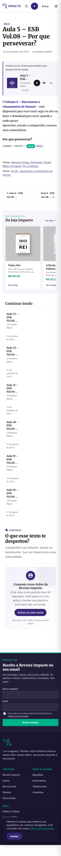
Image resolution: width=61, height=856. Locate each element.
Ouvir (31, 146)
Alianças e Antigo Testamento (27, 162)
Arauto (6, 780)
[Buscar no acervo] (26, 6)
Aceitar (14, 836)
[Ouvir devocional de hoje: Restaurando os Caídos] (34, 6)
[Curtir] (44, 83)
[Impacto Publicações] (11, 6)
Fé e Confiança (30, 166)
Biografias (38, 774)
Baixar (39, 146)
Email (5, 701)
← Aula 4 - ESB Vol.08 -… (15, 195)
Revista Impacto (11, 774)
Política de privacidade (18, 716)
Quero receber (30, 722)
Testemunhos (40, 786)
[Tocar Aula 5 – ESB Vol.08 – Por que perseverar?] (37, 83)
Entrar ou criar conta (30, 612)
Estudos (7, 792)
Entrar (45, 6)
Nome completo (10, 689)
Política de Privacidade (41, 828)
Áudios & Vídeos (11, 811)
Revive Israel (9, 786)
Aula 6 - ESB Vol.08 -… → (47, 195)
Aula (7, 24)
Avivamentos (39, 780)
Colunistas (38, 792)
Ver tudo (50, 220)
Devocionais (9, 798)
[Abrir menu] (56, 6)
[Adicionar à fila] (51, 83)
